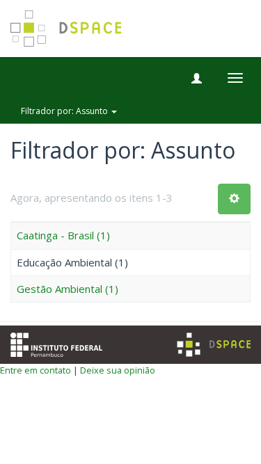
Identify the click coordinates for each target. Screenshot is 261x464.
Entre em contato (35, 370)
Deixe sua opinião (117, 370)
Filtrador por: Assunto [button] (65, 111)
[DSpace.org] (214, 345)
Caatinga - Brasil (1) (63, 235)
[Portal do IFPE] (56, 343)
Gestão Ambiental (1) (67, 289)
